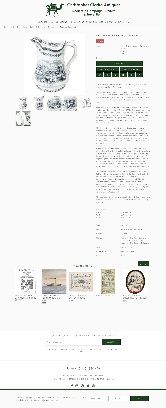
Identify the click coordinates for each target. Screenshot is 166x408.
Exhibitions (91, 22)
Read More (95, 399)
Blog (101, 22)
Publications (77, 22)
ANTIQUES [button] (43, 22)
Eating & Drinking (37, 27)
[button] (128, 22)
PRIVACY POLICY (59, 379)
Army (122, 54)
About (118, 22)
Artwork (123, 51)
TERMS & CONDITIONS (78, 379)
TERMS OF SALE (97, 379)
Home (6, 27)
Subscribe (111, 342)
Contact (109, 22)
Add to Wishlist (107, 69)
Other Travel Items (19, 27)
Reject (118, 399)
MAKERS (54, 22)
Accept (139, 399)
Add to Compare (131, 69)
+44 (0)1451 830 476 (85, 368)
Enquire (119, 63)
